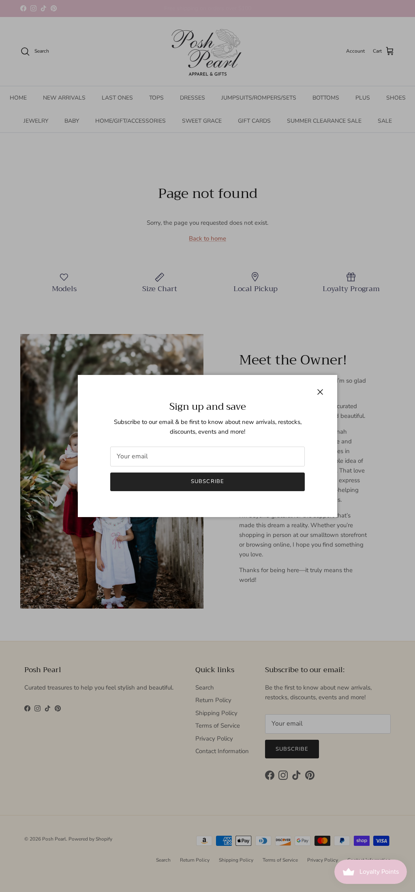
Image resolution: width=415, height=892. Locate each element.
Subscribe (207, 481)
